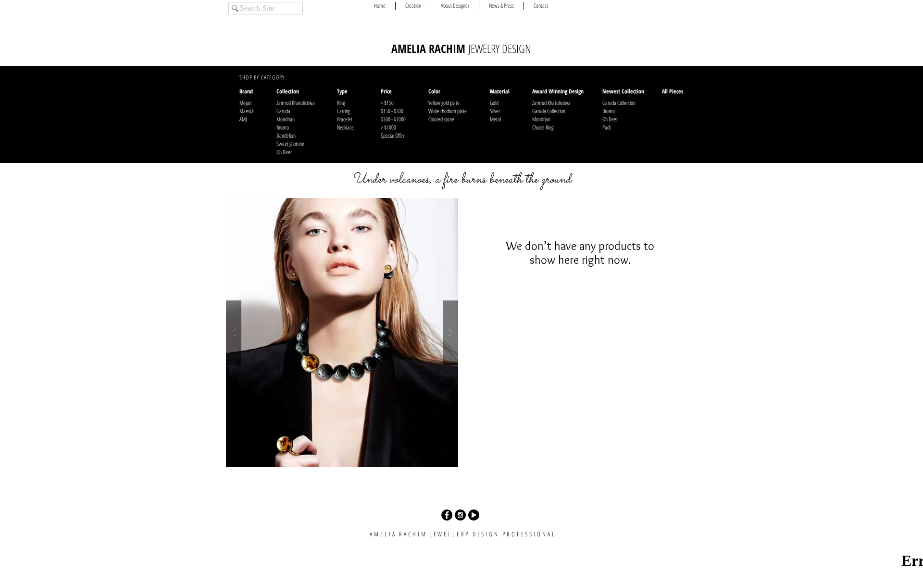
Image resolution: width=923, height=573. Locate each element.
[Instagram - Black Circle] (460, 515)
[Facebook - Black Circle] (446, 515)
